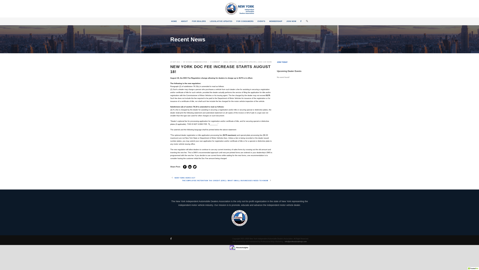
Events (261, 21)
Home (174, 21)
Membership (275, 21)
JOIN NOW (291, 21)
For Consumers (244, 21)
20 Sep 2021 (175, 62)
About (184, 21)
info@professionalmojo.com (296, 241)
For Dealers (199, 21)
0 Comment (215, 62)
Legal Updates (230, 62)
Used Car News (265, 62)
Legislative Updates (221, 21)
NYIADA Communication (196, 62)
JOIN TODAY (282, 62)
